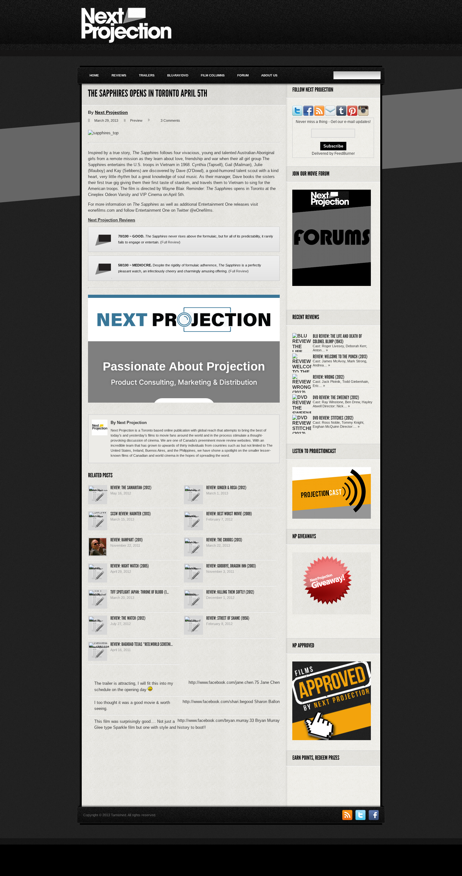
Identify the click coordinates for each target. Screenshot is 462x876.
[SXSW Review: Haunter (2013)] (97, 517)
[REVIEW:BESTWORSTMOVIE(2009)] (229, 513)
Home (94, 75)
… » (325, 350)
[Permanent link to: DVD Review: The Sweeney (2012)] (336, 397)
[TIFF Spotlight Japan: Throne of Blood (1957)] (97, 595)
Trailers (147, 75)
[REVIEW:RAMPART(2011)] (126, 539)
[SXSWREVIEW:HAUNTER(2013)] (130, 513)
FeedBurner (344, 153)
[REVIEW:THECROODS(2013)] (224, 539)
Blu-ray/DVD (177, 75)
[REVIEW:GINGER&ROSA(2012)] (226, 487)
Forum (243, 75)
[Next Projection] (125, 42)
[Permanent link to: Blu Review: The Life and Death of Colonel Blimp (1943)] (338, 338)
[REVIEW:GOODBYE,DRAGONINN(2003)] (231, 565)
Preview (136, 120)
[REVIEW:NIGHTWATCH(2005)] (129, 565)
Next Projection (111, 112)
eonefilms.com (102, 210)
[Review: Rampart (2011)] (97, 554)
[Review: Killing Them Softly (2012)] (193, 595)
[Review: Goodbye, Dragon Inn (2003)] (193, 569)
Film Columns (213, 75)
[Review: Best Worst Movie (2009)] (193, 517)
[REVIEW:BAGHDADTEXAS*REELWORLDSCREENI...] (141, 643)
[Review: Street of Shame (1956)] (193, 621)
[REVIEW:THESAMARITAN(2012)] (130, 487)
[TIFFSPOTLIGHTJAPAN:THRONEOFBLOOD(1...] (139, 591)
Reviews (119, 75)
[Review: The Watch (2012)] (97, 621)
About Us (269, 75)
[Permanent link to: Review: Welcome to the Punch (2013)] (340, 356)
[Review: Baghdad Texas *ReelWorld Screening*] (99, 647)
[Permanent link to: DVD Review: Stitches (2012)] (333, 417)
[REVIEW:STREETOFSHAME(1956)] (227, 617)
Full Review (170, 242)
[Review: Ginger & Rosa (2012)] (193, 490)
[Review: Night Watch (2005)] (97, 569)
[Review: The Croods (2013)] (193, 543)
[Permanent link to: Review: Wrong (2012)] (328, 376)
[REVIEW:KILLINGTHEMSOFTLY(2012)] (230, 591)
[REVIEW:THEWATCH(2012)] (128, 617)
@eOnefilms (201, 210)
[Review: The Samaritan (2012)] (98, 490)
